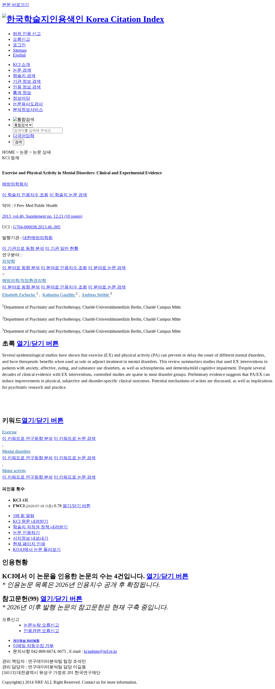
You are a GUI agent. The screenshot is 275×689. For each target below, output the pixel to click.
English (19, 55)
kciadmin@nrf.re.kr (100, 651)
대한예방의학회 (38, 237)
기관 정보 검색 (27, 81)
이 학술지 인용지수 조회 (25, 194)
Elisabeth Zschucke (19, 295)
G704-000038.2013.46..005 (36, 227)
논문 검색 (22, 70)
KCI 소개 (21, 64)
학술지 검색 (24, 75)
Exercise (9, 432)
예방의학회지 (15, 184)
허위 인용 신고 (27, 33)
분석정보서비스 (28, 109)
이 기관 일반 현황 (61, 248)
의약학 (8, 261)
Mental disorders (16, 451)
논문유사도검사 (28, 104)
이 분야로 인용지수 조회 (64, 267)
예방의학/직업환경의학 (24, 280)
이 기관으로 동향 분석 (23, 248)
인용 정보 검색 (27, 87)
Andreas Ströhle (96, 295)
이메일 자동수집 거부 (33, 645)
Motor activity (14, 470)
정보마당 (21, 98)
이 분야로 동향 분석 (21, 267)
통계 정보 (22, 92)
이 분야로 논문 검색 (107, 267)
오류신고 (21, 39)
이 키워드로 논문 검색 (75, 438)
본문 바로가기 (15, 4)
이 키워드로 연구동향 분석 (27, 438)
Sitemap (20, 50)
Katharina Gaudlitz (59, 295)
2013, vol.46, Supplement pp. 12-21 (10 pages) (42, 216)
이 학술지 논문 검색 (68, 194)
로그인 (19, 45)
